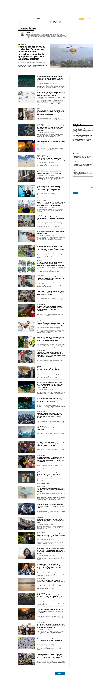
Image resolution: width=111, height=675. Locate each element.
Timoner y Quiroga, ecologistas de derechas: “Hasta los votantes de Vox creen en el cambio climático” (51, 535)
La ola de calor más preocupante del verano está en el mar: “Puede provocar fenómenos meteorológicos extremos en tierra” (50, 79)
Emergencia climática (22, 44)
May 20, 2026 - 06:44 (50, 373)
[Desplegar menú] (19, 22)
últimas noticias (77, 124)
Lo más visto (76, 153)
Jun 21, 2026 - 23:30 (50, 253)
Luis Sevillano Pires (47, 97)
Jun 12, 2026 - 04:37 (50, 282)
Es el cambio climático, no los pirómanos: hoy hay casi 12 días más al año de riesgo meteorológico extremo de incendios (50, 596)
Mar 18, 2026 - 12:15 (50, 571)
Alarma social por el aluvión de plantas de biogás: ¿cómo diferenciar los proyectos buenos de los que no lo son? (51, 626)
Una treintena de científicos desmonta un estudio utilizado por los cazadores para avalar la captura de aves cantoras (50, 640)
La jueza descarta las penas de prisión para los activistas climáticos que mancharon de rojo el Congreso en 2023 (51, 278)
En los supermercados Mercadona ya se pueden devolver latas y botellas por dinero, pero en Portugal (50, 474)
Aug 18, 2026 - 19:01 (50, 83)
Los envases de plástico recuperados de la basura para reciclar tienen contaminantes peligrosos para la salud (51, 293)
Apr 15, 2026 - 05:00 (50, 524)
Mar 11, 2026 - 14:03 (50, 600)
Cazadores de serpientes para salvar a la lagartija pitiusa (51, 232)
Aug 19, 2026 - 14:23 (42, 62)
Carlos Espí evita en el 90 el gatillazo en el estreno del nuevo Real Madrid (82, 140)
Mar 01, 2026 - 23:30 (50, 629)
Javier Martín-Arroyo (48, 478)
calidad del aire (40, 517)
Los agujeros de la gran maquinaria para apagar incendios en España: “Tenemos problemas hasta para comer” (51, 94)
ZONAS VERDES (39, 260)
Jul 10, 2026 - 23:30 (50, 207)
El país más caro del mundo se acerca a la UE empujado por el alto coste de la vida (83, 157)
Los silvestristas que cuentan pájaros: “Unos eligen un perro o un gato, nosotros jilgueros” (50, 506)
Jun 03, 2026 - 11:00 (50, 296)
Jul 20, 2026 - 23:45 (56, 146)
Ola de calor (39, 215)
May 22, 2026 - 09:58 (50, 342)
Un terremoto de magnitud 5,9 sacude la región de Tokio (81, 132)
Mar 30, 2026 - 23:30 (50, 555)
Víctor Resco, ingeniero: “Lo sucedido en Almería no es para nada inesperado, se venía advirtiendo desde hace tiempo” (51, 204)
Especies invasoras (40, 230)
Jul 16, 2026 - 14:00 (50, 162)
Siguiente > (60, 673)
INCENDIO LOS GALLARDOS (41, 200)
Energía (38, 108)
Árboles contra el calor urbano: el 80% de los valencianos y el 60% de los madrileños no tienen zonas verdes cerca (50, 264)
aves (37, 637)
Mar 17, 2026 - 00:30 (50, 584)
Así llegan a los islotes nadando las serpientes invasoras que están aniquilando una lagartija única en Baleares (51, 400)
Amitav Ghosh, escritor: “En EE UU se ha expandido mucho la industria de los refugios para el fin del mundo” (50, 444)
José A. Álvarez (46, 267)
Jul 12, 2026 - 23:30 (50, 193)
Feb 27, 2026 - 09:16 (50, 644)
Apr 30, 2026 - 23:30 (48, 431)
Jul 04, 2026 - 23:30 (58, 222)
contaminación (39, 320)
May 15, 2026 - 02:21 (50, 403)
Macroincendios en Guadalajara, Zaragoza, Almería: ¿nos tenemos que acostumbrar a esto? (51, 143)
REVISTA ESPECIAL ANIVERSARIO (42, 426)
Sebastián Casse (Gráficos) (30, 62)
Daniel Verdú (46, 222)
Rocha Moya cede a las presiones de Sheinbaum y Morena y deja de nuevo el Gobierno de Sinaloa (82, 128)
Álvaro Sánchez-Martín (56, 97)
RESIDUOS (38, 471)
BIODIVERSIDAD (39, 547)
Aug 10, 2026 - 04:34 (50, 132)
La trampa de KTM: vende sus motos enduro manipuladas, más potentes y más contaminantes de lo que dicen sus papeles (51, 323)
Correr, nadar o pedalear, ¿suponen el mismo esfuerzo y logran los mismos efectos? (83, 165)
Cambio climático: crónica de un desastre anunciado (51, 428)
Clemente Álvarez (27, 29)
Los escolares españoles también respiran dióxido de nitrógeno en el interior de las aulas (50, 521)
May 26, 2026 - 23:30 (56, 327)
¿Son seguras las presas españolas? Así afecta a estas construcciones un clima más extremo (51, 490)
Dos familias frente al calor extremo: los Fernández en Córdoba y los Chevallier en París (50, 218)
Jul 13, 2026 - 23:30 (50, 175)
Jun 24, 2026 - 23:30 (50, 235)
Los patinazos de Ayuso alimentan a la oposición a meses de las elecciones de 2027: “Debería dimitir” (83, 173)
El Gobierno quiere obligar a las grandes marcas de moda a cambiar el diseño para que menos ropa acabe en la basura (50, 656)
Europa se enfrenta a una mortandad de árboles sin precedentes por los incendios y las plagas (50, 611)
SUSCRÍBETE (82, 18)
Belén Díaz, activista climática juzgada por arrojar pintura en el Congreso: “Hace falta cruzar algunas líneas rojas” (50, 339)
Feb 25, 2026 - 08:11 (50, 659)
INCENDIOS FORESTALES (41, 304)
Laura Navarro (46, 493)
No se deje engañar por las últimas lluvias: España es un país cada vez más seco (51, 581)
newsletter (76, 187)
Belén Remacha (39, 146)
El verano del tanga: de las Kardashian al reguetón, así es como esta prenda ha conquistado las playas (82, 161)
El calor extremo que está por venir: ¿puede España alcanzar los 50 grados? (49, 172)
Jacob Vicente (52, 493)
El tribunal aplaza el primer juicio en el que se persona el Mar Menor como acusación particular (50, 369)
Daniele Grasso (52, 267)
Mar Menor (39, 366)
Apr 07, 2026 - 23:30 (50, 539)
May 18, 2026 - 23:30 (50, 389)
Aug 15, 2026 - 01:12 (50, 116)
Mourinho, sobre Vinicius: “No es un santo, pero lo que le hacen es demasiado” (82, 136)
